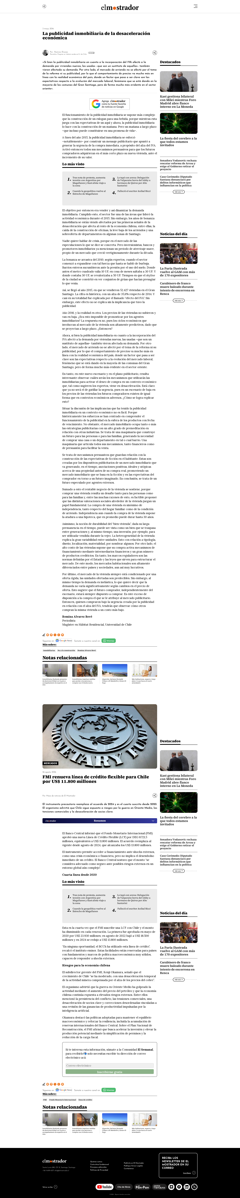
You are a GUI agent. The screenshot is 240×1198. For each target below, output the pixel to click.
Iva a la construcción (66, 650)
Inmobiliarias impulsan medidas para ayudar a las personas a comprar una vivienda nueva (83, 681)
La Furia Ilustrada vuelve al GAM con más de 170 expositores (177, 271)
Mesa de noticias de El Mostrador (60, 795)
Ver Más (91, 52)
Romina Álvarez (61, 51)
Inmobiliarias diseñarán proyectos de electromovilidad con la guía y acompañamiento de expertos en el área (54, 682)
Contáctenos (129, 1168)
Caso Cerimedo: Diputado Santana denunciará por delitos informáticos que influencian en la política (176, 181)
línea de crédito (85, 1100)
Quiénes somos (96, 1161)
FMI (45, 1100)
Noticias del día (173, 233)
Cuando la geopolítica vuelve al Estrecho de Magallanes (89, 192)
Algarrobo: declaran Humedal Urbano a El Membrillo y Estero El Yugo (114, 681)
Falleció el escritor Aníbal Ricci (134, 191)
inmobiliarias (49, 650)
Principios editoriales (98, 1167)
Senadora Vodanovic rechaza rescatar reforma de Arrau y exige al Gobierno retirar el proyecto (178, 165)
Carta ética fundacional (99, 1164)
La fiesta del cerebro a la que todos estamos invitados (178, 141)
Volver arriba (47, 1187)
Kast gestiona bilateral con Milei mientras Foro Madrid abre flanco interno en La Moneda (178, 101)
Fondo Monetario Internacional (62, 1100)
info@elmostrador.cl (61, 1170)
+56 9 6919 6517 (48, 1170)
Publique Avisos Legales (133, 1165)
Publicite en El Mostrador (134, 1162)
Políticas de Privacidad (99, 1169)
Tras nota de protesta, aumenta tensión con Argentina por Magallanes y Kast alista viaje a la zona (89, 181)
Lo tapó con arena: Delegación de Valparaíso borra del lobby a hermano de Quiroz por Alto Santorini (133, 181)
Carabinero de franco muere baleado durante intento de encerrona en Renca (177, 288)
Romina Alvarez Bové (87, 650)
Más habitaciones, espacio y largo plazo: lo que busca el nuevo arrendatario (144, 681)
